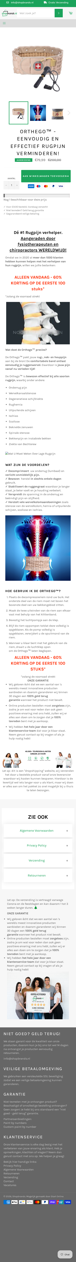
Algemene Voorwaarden (37, 830)
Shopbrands (18, 1196)
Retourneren (37, 875)
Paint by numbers (15, 1123)
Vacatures (10, 1185)
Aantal (11, 178)
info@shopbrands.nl (22, 2)
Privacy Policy (36, 845)
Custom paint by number (20, 1126)
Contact (9, 1181)
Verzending (37, 860)
